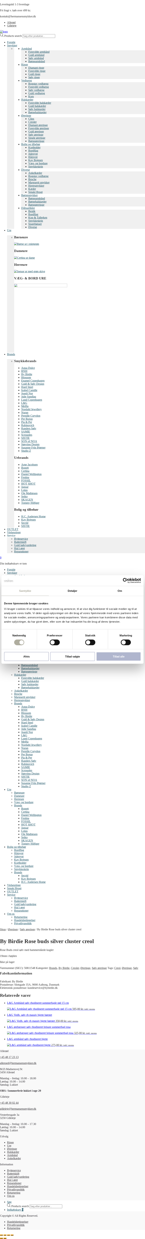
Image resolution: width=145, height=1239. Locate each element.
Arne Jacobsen (29, 464)
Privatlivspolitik (23, 923)
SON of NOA (29, 441)
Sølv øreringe (35, 134)
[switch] (55, 642)
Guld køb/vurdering (25, 545)
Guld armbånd (36, 54)
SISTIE (25, 438)
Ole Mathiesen (29, 493)
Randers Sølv (28, 428)
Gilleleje (11, 25)
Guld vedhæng (36, 93)
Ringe (24, 64)
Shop (3, 929)
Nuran (24, 412)
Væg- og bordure (38, 163)
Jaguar (24, 486)
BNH (24, 371)
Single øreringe (36, 137)
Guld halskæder (37, 105)
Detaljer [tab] (72, 590)
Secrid (24, 522)
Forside (11, 42)
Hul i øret (19, 548)
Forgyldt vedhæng (38, 86)
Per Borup (27, 418)
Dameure (19, 795)
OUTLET (12, 529)
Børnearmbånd (36, 61)
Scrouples (26, 434)
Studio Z (26, 450)
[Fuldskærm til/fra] (5, 1235)
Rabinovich (27, 425)
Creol (117, 967)
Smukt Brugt (35, 192)
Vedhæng (26, 80)
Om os (10, 913)
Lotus (24, 490)
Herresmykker (36, 185)
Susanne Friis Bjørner (33, 447)
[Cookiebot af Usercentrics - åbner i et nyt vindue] (125, 580)
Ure (9, 230)
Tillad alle (118, 656)
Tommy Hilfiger (30, 502)
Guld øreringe (36, 131)
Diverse (25, 169)
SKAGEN (27, 499)
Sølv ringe (34, 77)
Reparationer (21, 551)
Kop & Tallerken (37, 217)
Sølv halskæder (36, 109)
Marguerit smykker (39, 182)
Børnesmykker (29, 195)
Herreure (19, 799)
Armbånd (26, 48)
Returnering (20, 916)
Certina (25, 470)
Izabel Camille (29, 390)
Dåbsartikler (28, 207)
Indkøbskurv (15, 1209)
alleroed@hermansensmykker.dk (18, 1063)
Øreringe (26, 115)
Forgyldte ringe (36, 70)
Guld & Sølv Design (32, 383)
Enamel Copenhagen (33, 380)
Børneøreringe (36, 141)
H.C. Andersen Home (33, 516)
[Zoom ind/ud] (1, 1235)
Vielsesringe (14, 532)
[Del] (8, 1235)
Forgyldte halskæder (39, 102)
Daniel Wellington (31, 474)
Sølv (135, 967)
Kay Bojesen (35, 160)
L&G (24, 402)
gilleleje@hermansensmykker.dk (18, 1108)
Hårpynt (32, 156)
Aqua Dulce (28, 367)
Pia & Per (26, 422)
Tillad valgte (72, 656)
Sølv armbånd (36, 58)
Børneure (19, 792)
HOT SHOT (28, 483)
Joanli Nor (27, 393)
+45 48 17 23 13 (9, 1057)
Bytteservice (21, 538)
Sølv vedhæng (36, 90)
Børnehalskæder (37, 112)
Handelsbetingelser (24, 920)
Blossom (26, 377)
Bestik (31, 211)
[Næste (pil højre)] (5, 1238)
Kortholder (34, 147)
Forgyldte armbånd (39, 51)
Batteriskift (20, 541)
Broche (32, 179)
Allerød (11, 22)
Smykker (12, 45)
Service (11, 894)
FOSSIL (26, 480)
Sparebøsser (35, 223)
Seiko (24, 496)
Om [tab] (120, 590)
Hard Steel (27, 387)
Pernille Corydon (30, 415)
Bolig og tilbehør (30, 144)
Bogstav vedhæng (38, 83)
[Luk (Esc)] (12, 1235)
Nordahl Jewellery (31, 409)
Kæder (32, 188)
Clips (31, 118)
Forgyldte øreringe (38, 128)
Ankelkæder (35, 172)
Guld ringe (34, 74)
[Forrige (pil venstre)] (1, 1238)
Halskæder (27, 99)
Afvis (26, 656)
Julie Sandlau (28, 396)
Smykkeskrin (35, 166)
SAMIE (25, 431)
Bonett (25, 467)
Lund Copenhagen (31, 399)
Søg (9, 1201)
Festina (25, 477)
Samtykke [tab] (25, 590)
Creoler (32, 121)
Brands (11, 354)
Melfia (24, 406)
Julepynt (33, 153)
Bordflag (33, 150)
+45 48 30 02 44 (9, 1102)
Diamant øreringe (38, 125)
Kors (31, 96)
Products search (13, 35)
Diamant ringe (36, 67)
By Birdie (26, 374)
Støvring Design (30, 444)
